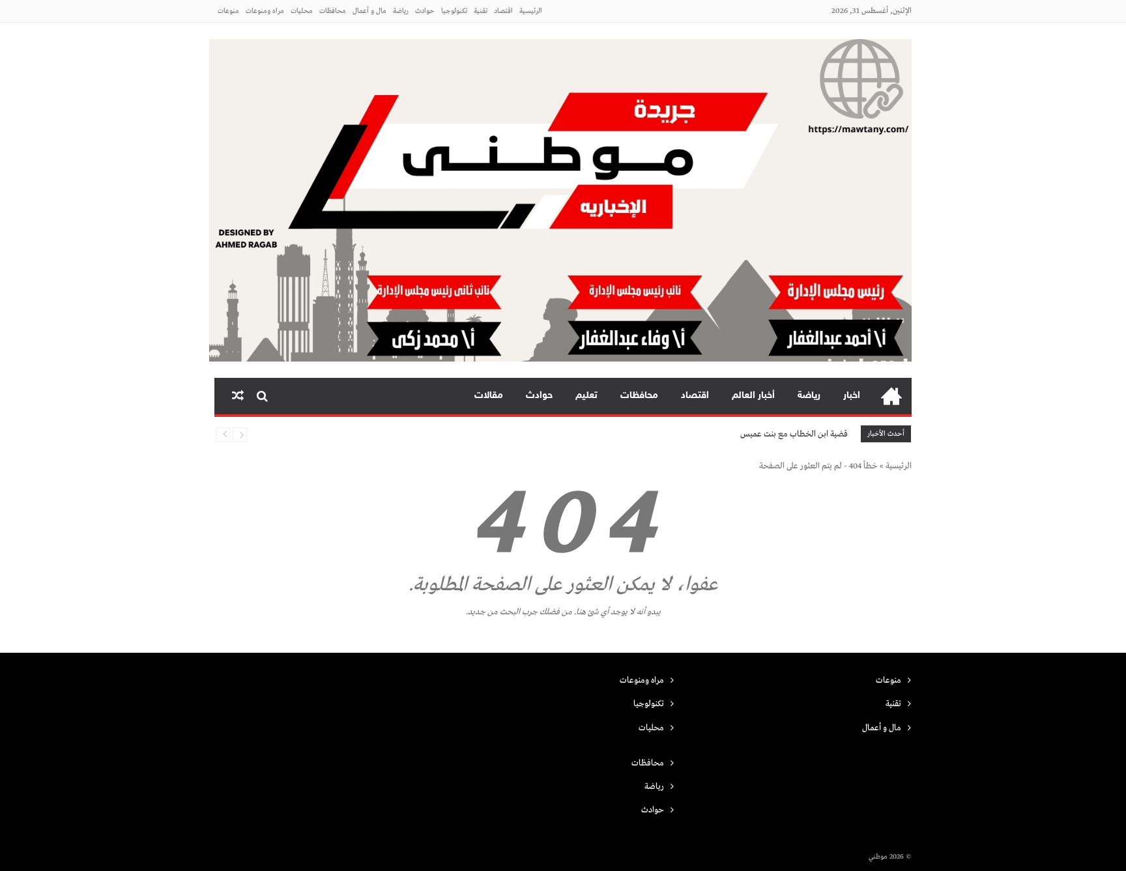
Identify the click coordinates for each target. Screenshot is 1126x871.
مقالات (488, 395)
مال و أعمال (369, 11)
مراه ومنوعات (265, 11)
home (891, 396)
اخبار (851, 395)
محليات (302, 11)
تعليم (586, 395)
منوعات (228, 11)
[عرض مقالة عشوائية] (238, 396)
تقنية (480, 11)
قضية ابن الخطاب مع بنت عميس (794, 434)
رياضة (401, 11)
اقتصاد (503, 11)
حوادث (425, 11)
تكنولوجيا (454, 11)
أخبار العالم (753, 395)
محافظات (332, 11)
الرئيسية (530, 11)
